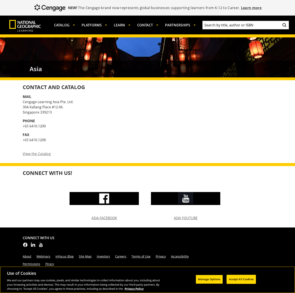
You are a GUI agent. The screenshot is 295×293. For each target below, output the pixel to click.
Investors (103, 256)
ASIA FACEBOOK (104, 218)
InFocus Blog (65, 256)
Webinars (43, 256)
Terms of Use (141, 256)
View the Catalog (37, 153)
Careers (120, 256)
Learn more (251, 7)
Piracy (49, 264)
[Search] (284, 25)
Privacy (161, 256)
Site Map (85, 256)
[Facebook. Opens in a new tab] (25, 246)
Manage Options (209, 279)
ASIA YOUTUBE (186, 218)
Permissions (31, 264)
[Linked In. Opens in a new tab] (33, 246)
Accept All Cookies (241, 279)
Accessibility (180, 256)
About (27, 256)
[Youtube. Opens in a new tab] (40, 246)
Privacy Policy (134, 288)
